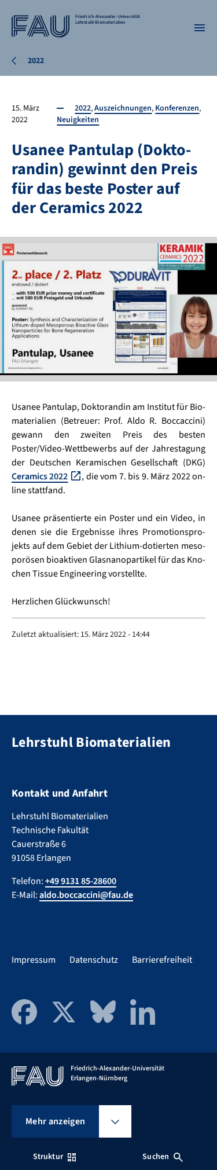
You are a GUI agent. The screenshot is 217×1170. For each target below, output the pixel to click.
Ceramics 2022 (40, 476)
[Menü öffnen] (199, 28)
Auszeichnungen (123, 108)
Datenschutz (93, 959)
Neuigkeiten (78, 120)
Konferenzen (177, 108)
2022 (83, 108)
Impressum (34, 959)
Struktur (48, 1156)
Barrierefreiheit (162, 959)
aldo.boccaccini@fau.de (86, 895)
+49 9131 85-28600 (80, 881)
